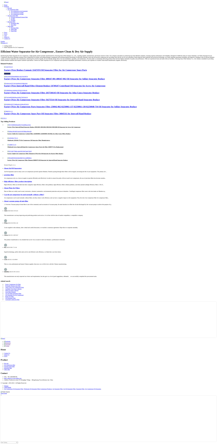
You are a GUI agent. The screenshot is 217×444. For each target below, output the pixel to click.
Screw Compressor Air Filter (13, 284)
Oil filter (13, 20)
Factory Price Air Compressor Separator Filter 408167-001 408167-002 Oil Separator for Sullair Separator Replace (54, 79)
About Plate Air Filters (12, 188)
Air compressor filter (12, 9)
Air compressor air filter (17, 12)
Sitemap (6, 386)
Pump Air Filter (9, 296)
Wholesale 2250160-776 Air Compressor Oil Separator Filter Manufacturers (28, 140)
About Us (6, 37)
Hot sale (9, 8)
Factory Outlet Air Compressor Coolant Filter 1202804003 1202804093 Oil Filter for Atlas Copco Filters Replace (39, 133)
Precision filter (15, 28)
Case (5, 35)
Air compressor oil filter (17, 14)
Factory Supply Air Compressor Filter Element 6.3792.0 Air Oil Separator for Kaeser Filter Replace (35, 153)
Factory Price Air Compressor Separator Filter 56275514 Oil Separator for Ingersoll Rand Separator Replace (52, 100)
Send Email (4, 393)
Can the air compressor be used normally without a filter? (24, 195)
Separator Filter (80, 389)
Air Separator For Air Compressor (14, 295)
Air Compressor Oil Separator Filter (13, 389)
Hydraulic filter (15, 23)
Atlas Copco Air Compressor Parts (14, 287)
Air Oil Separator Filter (69, 389)
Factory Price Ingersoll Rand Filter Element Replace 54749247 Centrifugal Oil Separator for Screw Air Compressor (55, 86)
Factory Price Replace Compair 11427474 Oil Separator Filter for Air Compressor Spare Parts (45, 70)
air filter (13, 18)
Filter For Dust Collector (11, 290)
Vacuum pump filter (12, 15)
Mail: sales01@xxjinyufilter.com (12, 378)
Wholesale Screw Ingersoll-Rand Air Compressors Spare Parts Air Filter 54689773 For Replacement (35, 147)
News (5, 32)
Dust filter (13, 25)
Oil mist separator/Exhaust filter (19, 17)
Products (6, 6)
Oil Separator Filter (10, 298)
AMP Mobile (7, 387)
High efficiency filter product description (18, 181)
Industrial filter (11, 21)
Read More (7, 73)
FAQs (5, 34)
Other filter (10, 26)
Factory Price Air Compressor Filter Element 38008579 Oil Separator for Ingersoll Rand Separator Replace (37, 160)
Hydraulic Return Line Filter (13, 286)
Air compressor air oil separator (19, 11)
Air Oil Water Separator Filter (13, 293)
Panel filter (14, 31)
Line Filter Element (10, 292)
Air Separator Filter (57, 389)
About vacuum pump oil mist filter (16, 201)
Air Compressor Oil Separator (93, 389)
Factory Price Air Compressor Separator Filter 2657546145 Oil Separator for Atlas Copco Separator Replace (51, 93)
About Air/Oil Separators (13, 168)
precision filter (9, 175)
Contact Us (7, 38)
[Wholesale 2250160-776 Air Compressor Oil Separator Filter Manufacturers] (12, 138)
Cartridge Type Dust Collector (13, 289)
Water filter (14, 29)
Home (5, 5)
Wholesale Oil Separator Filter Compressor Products (38, 389)
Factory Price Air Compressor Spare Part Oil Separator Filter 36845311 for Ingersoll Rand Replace (47, 113)
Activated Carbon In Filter (12, 299)
